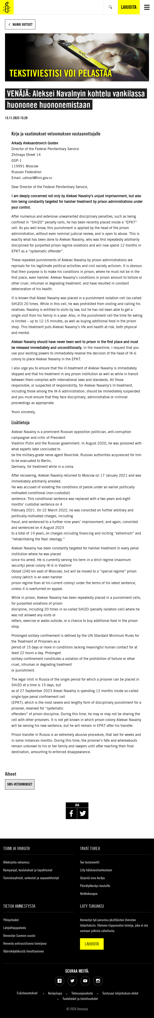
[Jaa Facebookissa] (71, 813)
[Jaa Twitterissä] (82, 813)
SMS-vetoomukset (19, 784)
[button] (147, 7)
